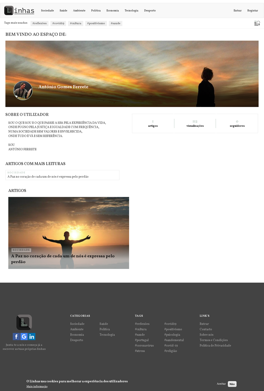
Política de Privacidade (215, 346)
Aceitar (221, 384)
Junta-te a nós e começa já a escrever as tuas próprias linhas (24, 347)
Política (96, 11)
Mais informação (37, 386)
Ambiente (79, 11)
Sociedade (47, 11)
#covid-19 (171, 346)
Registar (252, 11)
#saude (115, 23)
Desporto (150, 11)
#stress (140, 351)
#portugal (142, 340)
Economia (112, 11)
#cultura (75, 23)
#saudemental (174, 340)
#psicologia (172, 335)
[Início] (20, 10)
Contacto (206, 329)
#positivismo (96, 23)
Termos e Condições (214, 340)
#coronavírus (144, 346)
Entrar (238, 11)
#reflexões (39, 23)
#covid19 (58, 23)
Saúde (63, 11)
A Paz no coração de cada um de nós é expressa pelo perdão (48, 177)
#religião (170, 351)
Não (232, 384)
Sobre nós (206, 335)
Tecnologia (131, 11)
